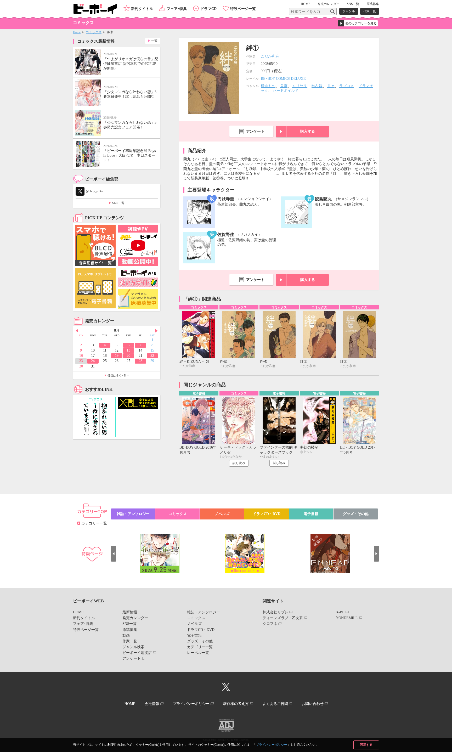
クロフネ (270, 624)
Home (77, 32)
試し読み (239, 463)
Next (156, 331)
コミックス (93, 32)
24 (93, 361)
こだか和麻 (270, 56)
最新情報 (129, 612)
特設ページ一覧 (243, 9)
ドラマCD (208, 9)
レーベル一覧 (198, 653)
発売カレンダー (118, 375)
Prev (77, 331)
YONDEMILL (347, 618)
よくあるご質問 (275, 704)
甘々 (331, 86)
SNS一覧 (353, 4)
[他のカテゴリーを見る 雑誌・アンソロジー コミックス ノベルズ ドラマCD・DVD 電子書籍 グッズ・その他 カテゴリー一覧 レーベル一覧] (358, 23)
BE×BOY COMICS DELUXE (283, 79)
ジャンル (348, 11)
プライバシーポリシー (271, 745)
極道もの (268, 86)
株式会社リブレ (275, 612)
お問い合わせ (313, 704)
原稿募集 (372, 4)
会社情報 (152, 704)
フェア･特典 (177, 9)
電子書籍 (311, 514)
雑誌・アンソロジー (133, 514)
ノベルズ (222, 514)
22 (152, 356)
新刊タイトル (142, 9)
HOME (305, 4)
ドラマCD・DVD (266, 514)
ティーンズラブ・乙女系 (283, 618)
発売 (329, 4)
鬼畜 (283, 86)
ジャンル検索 (133, 647)
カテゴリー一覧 (94, 523)
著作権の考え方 (236, 704)
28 (140, 361)
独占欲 (317, 86)
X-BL (340, 612)
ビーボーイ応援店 (137, 653)
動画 (126, 635)
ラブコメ (346, 86)
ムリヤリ (299, 86)
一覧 (154, 41)
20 (128, 356)
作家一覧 (369, 11)
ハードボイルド (285, 91)
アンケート (255, 131)
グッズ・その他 (356, 514)
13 (128, 350)
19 (116, 356)
